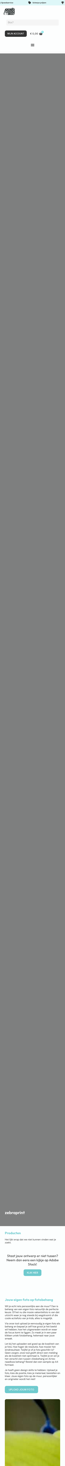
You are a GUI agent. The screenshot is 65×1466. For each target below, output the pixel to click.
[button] (32, 45)
